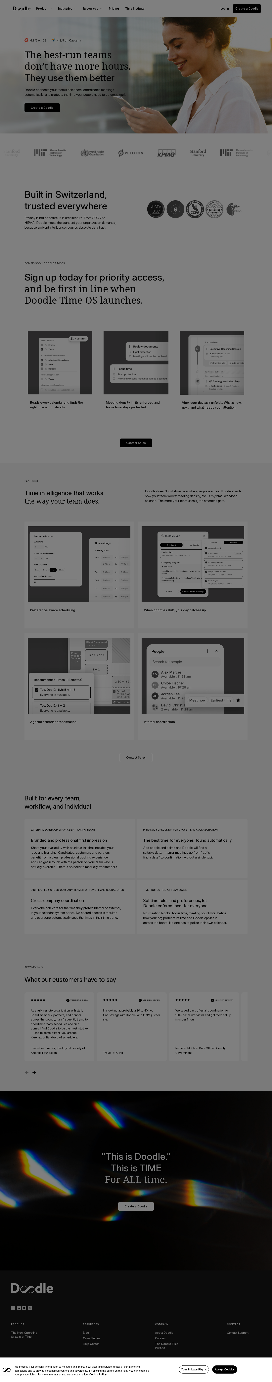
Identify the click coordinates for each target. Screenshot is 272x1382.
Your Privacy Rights (194, 1369)
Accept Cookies (225, 1369)
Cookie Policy (98, 1374)
